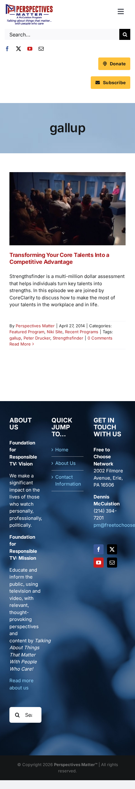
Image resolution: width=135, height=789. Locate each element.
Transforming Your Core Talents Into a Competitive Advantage (59, 258)
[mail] (41, 48)
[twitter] (18, 48)
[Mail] (112, 563)
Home (61, 450)
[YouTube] (99, 563)
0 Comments (100, 337)
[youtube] (29, 48)
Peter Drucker (37, 337)
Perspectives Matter (35, 325)
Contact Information (67, 480)
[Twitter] (112, 549)
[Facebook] (99, 549)
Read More (20, 343)
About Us (65, 463)
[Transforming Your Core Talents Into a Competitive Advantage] (67, 208)
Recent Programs (81, 331)
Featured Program (26, 331)
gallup (15, 337)
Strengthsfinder (68, 337)
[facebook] (7, 48)
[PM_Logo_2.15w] (29, 5)
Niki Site (54, 331)
